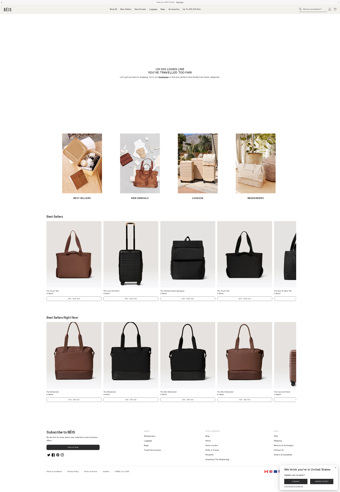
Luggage (148, 441)
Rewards (209, 455)
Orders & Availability (283, 455)
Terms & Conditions (54, 471)
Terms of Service (90, 471)
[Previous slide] (1, 2)
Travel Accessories (152, 450)
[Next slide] (338, 2)
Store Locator (211, 445)
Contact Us (279, 450)
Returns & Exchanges (284, 445)
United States (321, 481)
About (208, 441)
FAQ (276, 436)
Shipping (278, 441)
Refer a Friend (212, 450)
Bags (146, 445)
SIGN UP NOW (73, 447)
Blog (207, 436)
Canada (295, 481)
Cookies (106, 471)
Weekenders (149, 436)
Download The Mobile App (217, 459)
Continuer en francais (293, 486)
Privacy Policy (73, 471)
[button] (313, 9)
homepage (164, 77)
